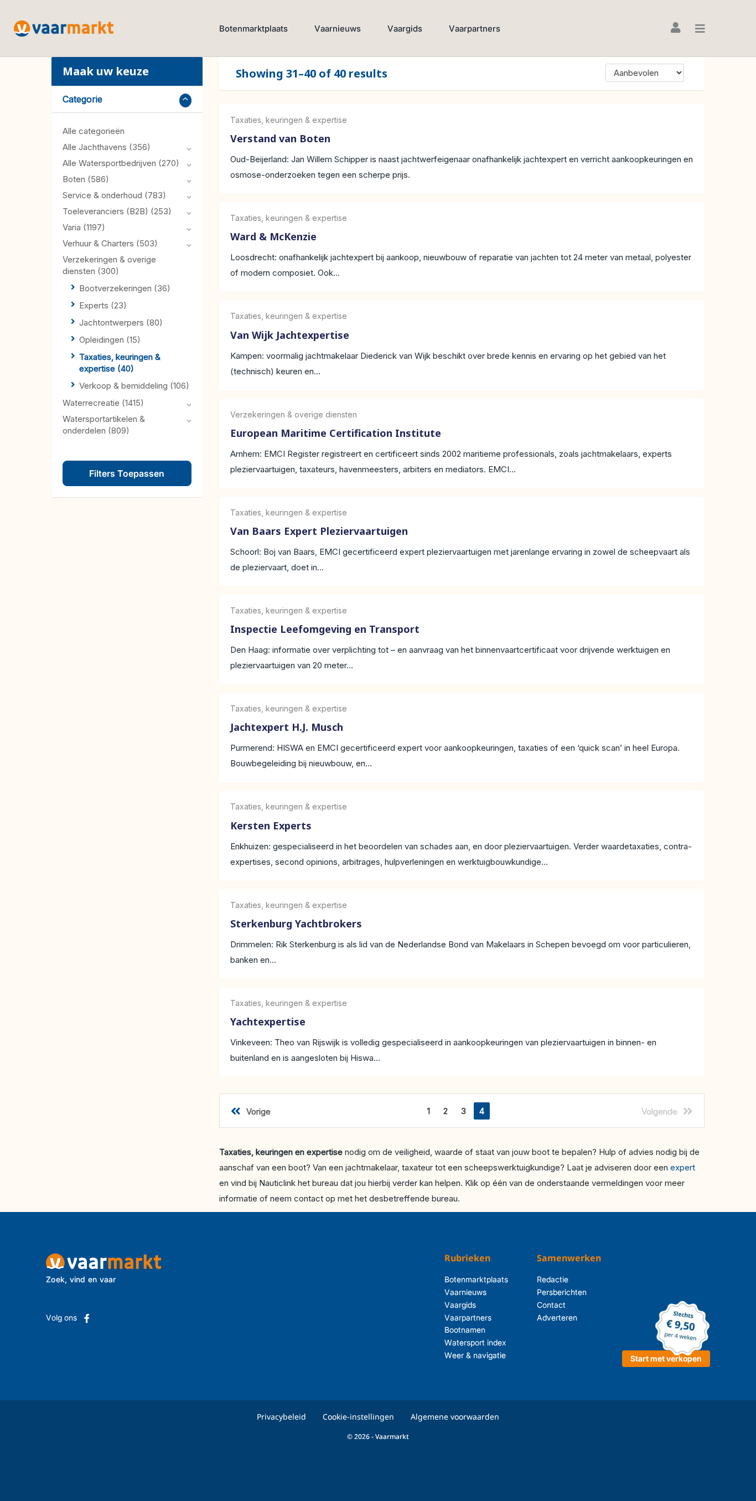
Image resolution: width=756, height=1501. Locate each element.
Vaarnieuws (337, 28)
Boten (86, 179)
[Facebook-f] (86, 1318)
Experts (103, 305)
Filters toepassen (126, 473)
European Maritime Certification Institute (335, 433)
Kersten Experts (271, 825)
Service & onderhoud (114, 195)
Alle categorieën (94, 131)
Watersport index (475, 1342)
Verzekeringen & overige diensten (293, 414)
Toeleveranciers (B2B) (117, 211)
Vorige (258, 1111)
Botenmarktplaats (253, 28)
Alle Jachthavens (107, 147)
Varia (84, 227)
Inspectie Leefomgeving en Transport (325, 629)
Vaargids (404, 28)
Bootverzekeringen (124, 288)
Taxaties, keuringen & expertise (288, 120)
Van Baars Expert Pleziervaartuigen (319, 531)
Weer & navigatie (475, 1355)
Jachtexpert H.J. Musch (286, 727)
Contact (551, 1304)
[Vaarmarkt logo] (63, 28)
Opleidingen (110, 339)
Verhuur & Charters (110, 243)
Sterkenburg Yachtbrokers (296, 923)
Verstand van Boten (280, 138)
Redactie (552, 1279)
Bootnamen (464, 1329)
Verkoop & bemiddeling (134, 385)
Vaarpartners (474, 28)
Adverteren (557, 1317)
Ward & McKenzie (273, 237)
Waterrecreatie (103, 403)
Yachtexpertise (267, 1021)
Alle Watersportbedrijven (121, 163)
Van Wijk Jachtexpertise (289, 335)
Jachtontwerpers (121, 322)
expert (682, 1167)
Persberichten (562, 1292)
